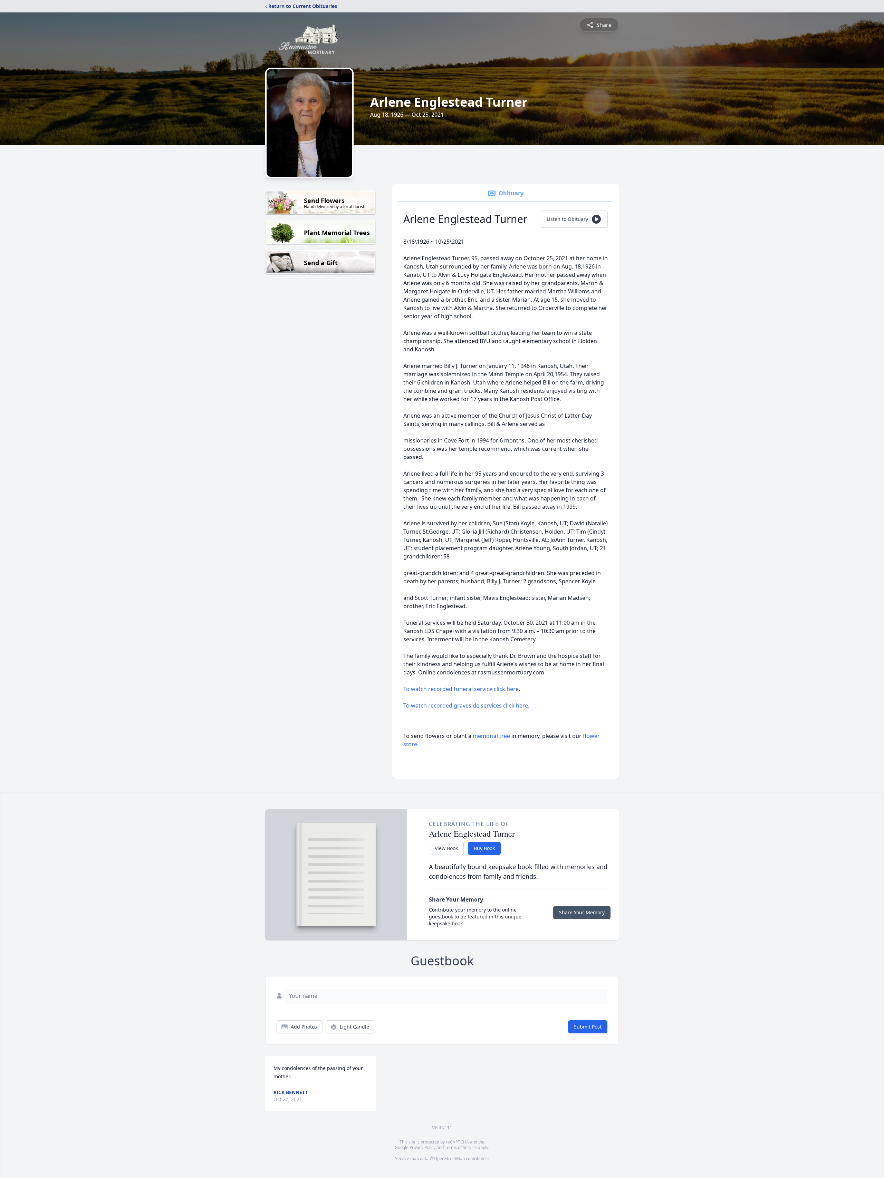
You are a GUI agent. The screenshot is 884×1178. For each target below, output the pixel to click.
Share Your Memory (582, 912)
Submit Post (588, 1026)
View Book (446, 848)
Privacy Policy (422, 1147)
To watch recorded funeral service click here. (461, 689)
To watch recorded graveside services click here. (466, 705)
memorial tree (491, 736)
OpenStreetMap (449, 1158)
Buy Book (484, 848)
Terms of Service (461, 1147)
